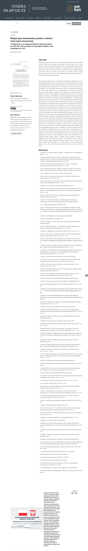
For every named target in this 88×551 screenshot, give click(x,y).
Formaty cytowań (16, 133)
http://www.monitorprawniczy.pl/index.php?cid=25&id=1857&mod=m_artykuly (60, 240)
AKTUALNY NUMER (20, 18)
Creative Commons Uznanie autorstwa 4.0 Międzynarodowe (21, 110)
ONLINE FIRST (30, 18)
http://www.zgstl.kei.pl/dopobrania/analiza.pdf (50, 161)
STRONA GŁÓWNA (9, 18)
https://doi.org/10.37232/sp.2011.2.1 (17, 129)
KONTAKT (80, 18)
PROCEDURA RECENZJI (70, 18)
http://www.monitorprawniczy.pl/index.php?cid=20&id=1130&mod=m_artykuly (61, 290)
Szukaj (69, 23)
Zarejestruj (69, 1)
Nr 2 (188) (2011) (14, 32)
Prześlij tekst (76, 23)
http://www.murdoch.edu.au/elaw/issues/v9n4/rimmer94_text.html (58, 346)
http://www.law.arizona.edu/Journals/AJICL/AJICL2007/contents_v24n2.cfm (61, 211)
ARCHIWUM (38, 18)
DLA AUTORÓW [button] (58, 18)
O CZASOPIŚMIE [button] (47, 18)
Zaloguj (73, 1)
